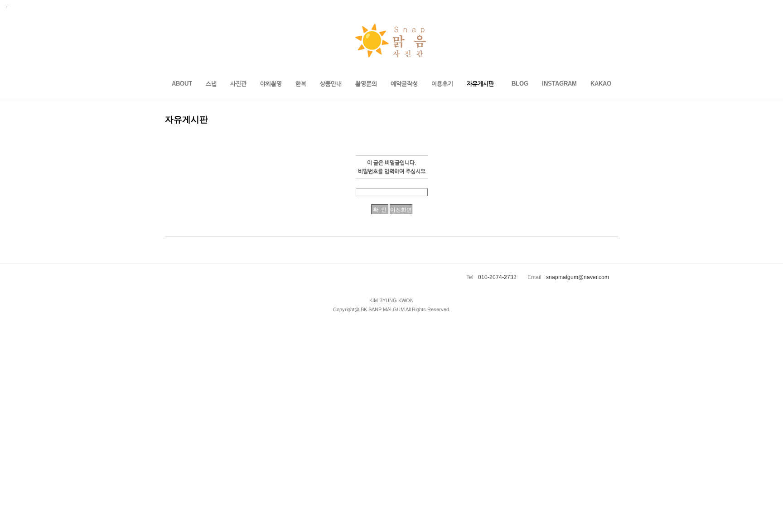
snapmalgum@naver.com (577, 277)
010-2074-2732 (497, 277)
